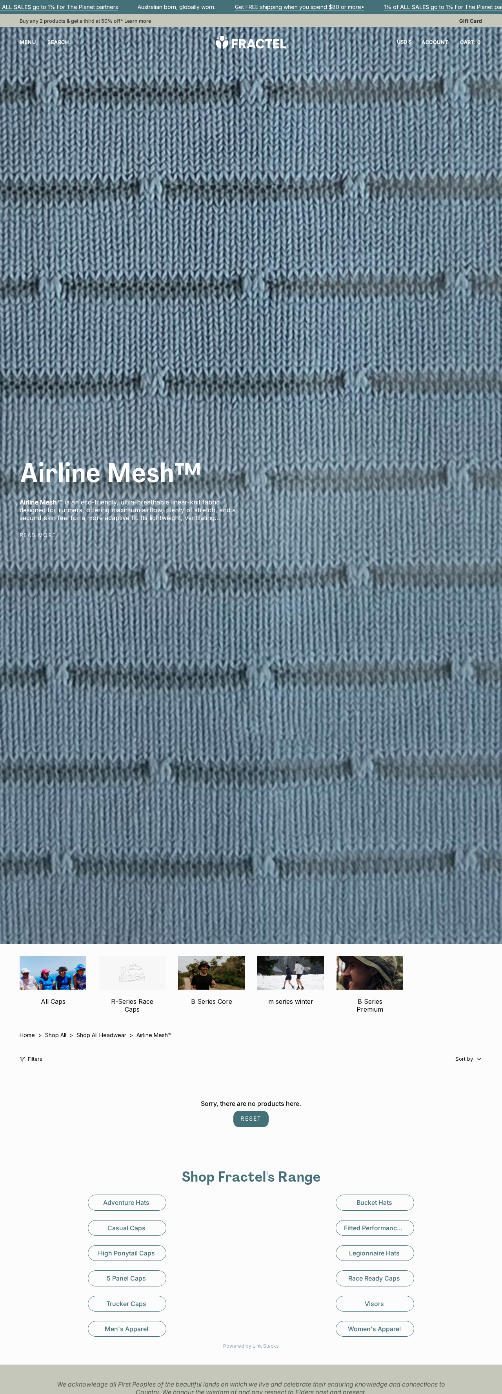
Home (27, 1035)
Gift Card (470, 21)
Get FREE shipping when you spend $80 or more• (299, 7)
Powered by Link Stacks (251, 1346)
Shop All (55, 1035)
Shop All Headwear (101, 1035)
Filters (35, 1059)
